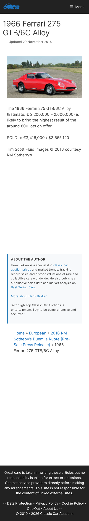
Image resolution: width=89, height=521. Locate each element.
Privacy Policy (47, 503)
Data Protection (19, 503)
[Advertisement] (44, 202)
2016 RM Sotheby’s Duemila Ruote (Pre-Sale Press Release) (42, 339)
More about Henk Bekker (29, 296)
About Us (50, 508)
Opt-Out (33, 508)
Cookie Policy (73, 503)
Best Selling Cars (23, 287)
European (37, 333)
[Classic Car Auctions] (11, 7)
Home (19, 333)
